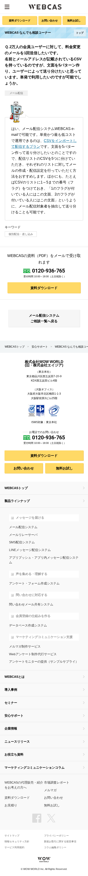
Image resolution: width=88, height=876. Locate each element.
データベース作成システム (28, 625)
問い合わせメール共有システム (31, 604)
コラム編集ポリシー (55, 847)
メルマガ (50, 790)
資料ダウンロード (19, 20)
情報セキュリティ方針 (17, 841)
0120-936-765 (48, 271)
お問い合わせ (50, 20)
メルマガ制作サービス (25, 646)
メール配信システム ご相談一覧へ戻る (44, 318)
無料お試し (74, 20)
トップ (79, 32)
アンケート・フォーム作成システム (34, 583)
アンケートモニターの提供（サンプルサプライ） (44, 661)
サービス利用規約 (14, 847)
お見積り (11, 805)
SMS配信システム (22, 542)
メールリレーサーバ (23, 535)
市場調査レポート (56, 782)
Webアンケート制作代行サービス (33, 654)
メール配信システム (23, 527)
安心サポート (40, 346)
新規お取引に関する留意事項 (60, 841)
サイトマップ (12, 835)
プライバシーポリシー (56, 835)
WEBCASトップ (15, 346)
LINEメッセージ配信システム (30, 550)
